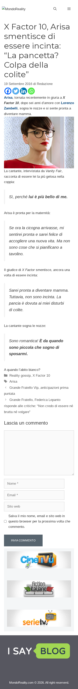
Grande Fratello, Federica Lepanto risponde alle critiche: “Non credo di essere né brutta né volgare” (38, 406)
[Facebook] (7, 91)
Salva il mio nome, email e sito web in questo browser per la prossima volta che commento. (39, 521)
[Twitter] (15, 91)
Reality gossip (20, 375)
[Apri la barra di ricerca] (55, 9)
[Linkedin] (23, 91)
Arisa (13, 381)
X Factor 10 (41, 375)
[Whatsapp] (31, 91)
